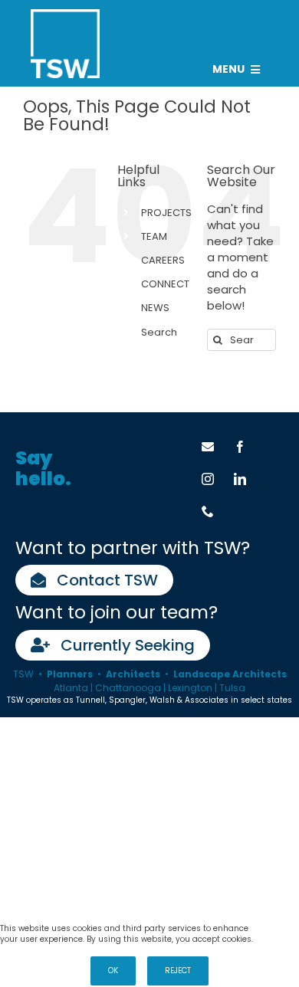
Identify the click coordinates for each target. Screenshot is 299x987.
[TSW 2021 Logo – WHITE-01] (65, 15)
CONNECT (165, 284)
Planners (70, 673)
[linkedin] (240, 479)
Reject (178, 970)
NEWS (155, 307)
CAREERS (163, 260)
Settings (276, 928)
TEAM (154, 236)
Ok (113, 970)
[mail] (208, 446)
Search (159, 332)
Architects (133, 673)
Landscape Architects (230, 673)
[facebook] (240, 446)
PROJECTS (166, 212)
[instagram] (208, 479)
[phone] (208, 511)
